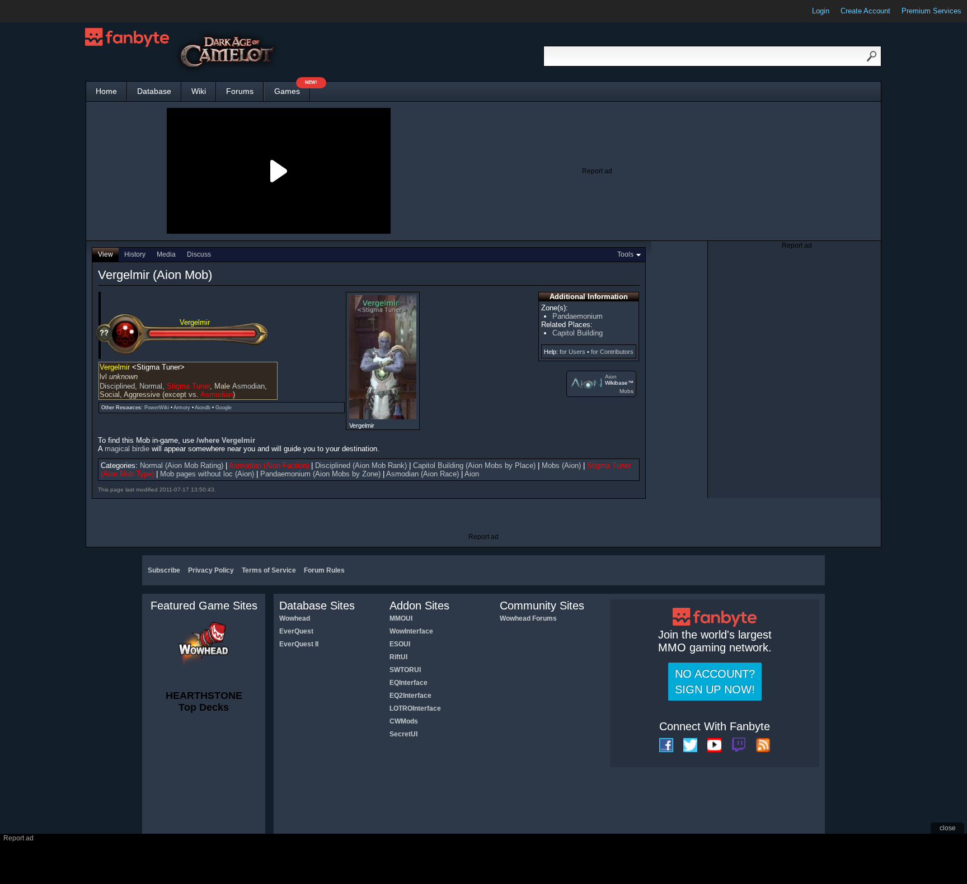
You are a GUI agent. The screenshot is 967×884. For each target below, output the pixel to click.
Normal (150, 386)
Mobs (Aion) (561, 465)
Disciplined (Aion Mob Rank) (361, 465)
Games (292, 89)
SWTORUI (405, 670)
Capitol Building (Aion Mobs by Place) (474, 465)
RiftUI (398, 657)
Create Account (865, 11)
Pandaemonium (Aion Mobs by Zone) (320, 474)
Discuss (199, 254)
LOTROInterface (415, 708)
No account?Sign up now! (715, 682)
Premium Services (931, 11)
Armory (181, 407)
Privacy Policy (211, 570)
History (134, 254)
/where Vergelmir (225, 440)
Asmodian (248, 386)
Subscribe (164, 570)
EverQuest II (298, 644)
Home (106, 91)
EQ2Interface (410, 695)
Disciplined (117, 386)
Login (820, 11)
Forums (240, 91)
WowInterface (411, 631)
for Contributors (612, 351)
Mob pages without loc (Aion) (207, 474)
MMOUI (400, 618)
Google (223, 407)
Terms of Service (269, 570)
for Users (572, 351)
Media (166, 254)
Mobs (626, 391)
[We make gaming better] (35, 11)
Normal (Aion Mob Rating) (181, 465)
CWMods (403, 721)
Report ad (597, 171)
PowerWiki (156, 407)
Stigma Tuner (188, 386)
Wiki (198, 91)
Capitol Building (577, 333)
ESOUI (399, 644)
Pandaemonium (577, 316)
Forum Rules (324, 570)
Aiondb (202, 407)
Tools (625, 254)
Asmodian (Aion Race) (422, 474)
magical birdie (127, 449)
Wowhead (294, 618)
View (105, 254)
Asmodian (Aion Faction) (269, 465)
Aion (611, 377)
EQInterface (408, 683)
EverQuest (296, 631)
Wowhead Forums (528, 618)
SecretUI (403, 734)
